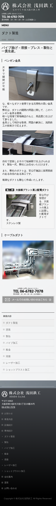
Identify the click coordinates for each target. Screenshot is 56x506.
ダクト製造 (12, 323)
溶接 (8, 356)
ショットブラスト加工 (18, 369)
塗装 (8, 329)
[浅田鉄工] (27, 7)
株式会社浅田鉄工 (24, 498)
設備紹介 (8, 425)
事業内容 (7, 316)
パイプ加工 (12, 343)
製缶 (8, 336)
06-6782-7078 (8, 407)
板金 (8, 349)
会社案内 (8, 477)
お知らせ (8, 413)
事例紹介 (8, 431)
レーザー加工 (13, 363)
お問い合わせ (10, 488)
